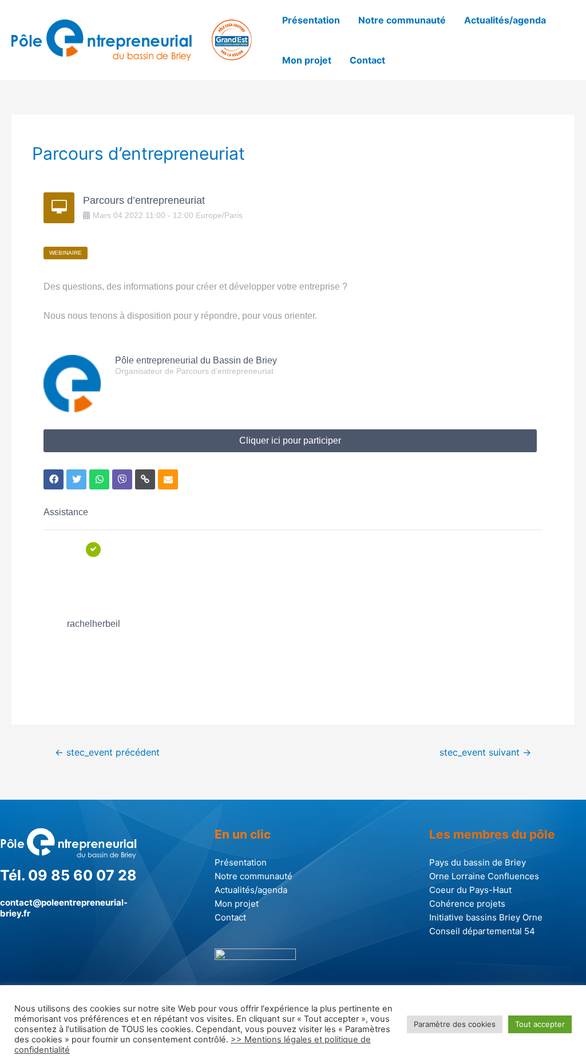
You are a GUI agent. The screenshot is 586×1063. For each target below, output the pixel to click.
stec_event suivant (485, 752)
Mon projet (306, 60)
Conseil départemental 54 (482, 931)
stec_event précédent (107, 752)
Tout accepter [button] (540, 1024)
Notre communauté (402, 20)
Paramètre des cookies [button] (455, 1024)
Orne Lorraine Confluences (484, 876)
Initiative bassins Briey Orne (486, 917)
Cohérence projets (467, 903)
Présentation (311, 20)
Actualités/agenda (505, 20)
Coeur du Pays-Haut (470, 889)
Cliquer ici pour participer (290, 440)
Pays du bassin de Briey (477, 862)
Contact (367, 60)
